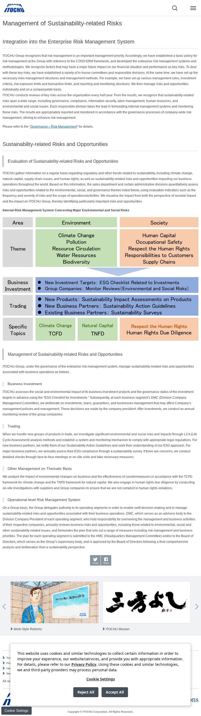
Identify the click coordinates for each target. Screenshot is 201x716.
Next (196, 607)
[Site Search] (175, 8)
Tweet (95, 563)
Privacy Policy (83, 664)
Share (106, 563)
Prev (4, 607)
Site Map (11, 673)
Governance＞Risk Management (53, 126)
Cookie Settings (16, 711)
